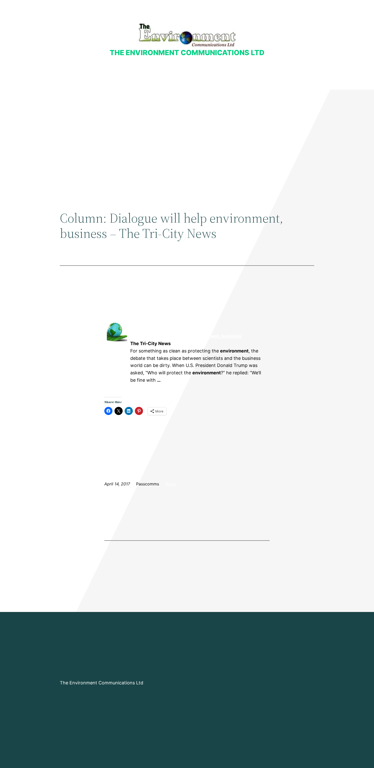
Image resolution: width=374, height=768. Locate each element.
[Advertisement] (187, 131)
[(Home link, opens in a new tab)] (187, 35)
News (170, 483)
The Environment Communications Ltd (187, 52)
